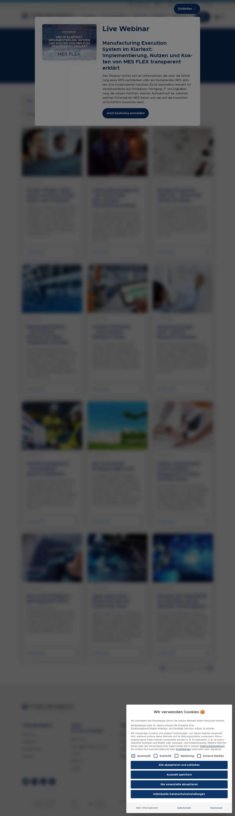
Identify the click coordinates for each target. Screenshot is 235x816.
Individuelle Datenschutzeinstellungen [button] (179, 794)
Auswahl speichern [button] (179, 774)
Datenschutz (184, 807)
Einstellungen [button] (183, 749)
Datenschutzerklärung (212, 746)
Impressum (216, 807)
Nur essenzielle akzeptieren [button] (179, 784)
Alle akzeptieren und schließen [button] (179, 765)
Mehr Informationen (147, 807)
